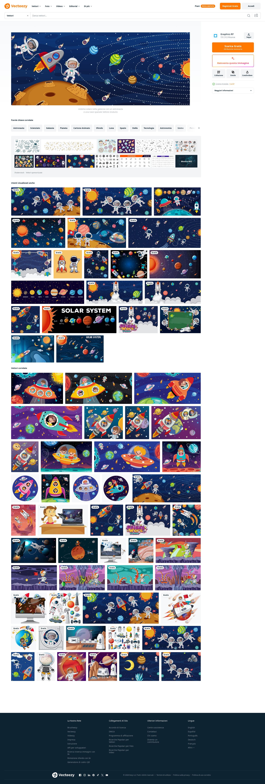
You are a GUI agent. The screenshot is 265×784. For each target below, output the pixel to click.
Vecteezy (71, 731)
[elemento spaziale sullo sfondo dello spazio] (173, 292)
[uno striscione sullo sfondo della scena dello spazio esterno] (129, 264)
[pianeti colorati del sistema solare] (177, 201)
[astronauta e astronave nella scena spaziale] (33, 550)
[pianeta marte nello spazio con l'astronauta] (78, 550)
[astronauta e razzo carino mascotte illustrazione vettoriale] (68, 264)
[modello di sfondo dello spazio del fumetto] (22, 666)
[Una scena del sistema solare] (96, 264)
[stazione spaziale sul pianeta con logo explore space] (141, 550)
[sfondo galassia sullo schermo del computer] (113, 550)
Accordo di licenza (117, 727)
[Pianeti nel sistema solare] (79, 319)
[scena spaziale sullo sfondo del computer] (63, 520)
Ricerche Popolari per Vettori (119, 740)
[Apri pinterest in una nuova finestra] (93, 775)
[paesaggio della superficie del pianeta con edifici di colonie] (102, 666)
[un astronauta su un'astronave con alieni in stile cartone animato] (181, 608)
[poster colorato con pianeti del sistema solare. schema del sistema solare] (47, 292)
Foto (47, 6)
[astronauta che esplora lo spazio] (164, 233)
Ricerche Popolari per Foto (121, 746)
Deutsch (192, 739)
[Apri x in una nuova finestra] (102, 775)
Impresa (71, 739)
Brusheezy (72, 727)
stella (135, 128)
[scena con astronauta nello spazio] (178, 550)
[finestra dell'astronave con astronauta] (51, 638)
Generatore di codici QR (78, 762)
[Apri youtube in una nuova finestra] (107, 775)
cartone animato (81, 128)
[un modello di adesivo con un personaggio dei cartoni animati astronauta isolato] (46, 666)
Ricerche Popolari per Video (119, 751)
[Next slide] (196, 128)
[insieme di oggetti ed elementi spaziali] (124, 638)
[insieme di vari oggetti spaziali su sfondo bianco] (65, 608)
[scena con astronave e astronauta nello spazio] (138, 319)
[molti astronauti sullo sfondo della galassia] (45, 201)
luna (111, 128)
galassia (50, 128)
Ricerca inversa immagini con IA (81, 752)
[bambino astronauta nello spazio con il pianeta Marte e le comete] (71, 666)
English (191, 727)
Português (193, 735)
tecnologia (149, 128)
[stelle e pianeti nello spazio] (38, 233)
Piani (197, 6)
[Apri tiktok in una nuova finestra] (98, 775)
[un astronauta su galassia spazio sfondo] (23, 520)
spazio (123, 128)
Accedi (251, 6)
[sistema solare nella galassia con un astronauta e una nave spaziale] (166, 488)
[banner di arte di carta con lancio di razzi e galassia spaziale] (32, 348)
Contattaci (152, 731)
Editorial (73, 6)
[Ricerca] (248, 15)
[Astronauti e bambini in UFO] (96, 233)
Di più (87, 6)
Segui (248, 37)
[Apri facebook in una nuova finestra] (80, 775)
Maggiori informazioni (224, 90)
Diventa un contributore (153, 740)
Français (192, 743)
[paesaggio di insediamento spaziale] (86, 638)
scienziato (35, 128)
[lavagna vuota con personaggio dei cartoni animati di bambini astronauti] (180, 319)
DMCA (112, 731)
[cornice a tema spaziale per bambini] (31, 264)
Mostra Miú (186, 161)
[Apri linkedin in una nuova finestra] (89, 775)
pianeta (63, 128)
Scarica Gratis (233, 47)
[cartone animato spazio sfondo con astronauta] (25, 319)
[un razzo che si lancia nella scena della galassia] (114, 292)
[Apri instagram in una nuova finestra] (84, 775)
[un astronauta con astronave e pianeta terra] (23, 638)
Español (191, 731)
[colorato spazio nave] (37, 388)
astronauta (18, 128)
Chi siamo (151, 735)
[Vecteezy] (15, 6)
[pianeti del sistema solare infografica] (175, 264)
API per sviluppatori (76, 747)
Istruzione (72, 743)
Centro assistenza (155, 727)
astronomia (166, 128)
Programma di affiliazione (121, 735)
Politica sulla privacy (181, 775)
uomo (181, 128)
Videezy (71, 735)
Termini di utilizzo (163, 775)
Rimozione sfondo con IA (79, 758)
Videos (59, 6)
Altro (190, 747)
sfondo (99, 128)
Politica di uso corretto (201, 775)
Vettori (35, 6)
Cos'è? (232, 84)
